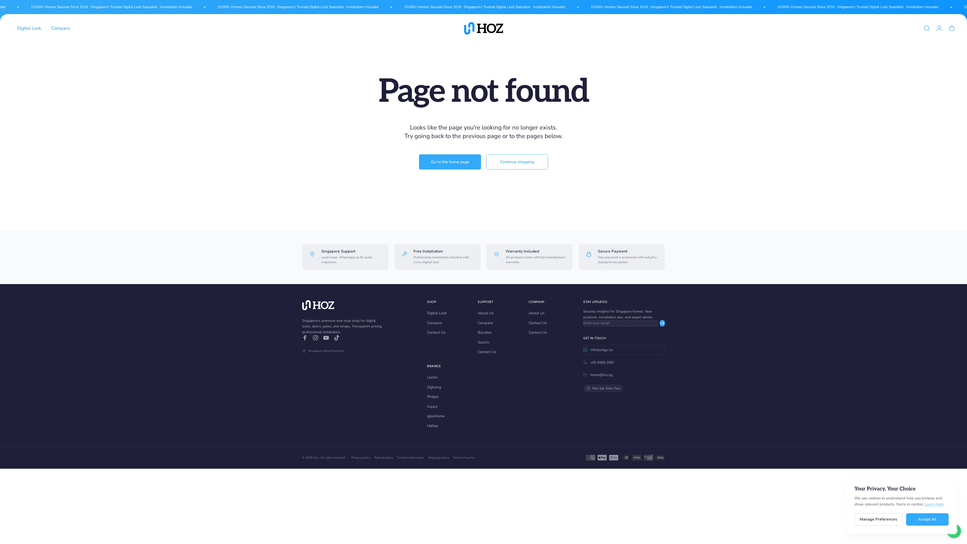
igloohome (436, 416)
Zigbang (434, 387)
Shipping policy (438, 458)
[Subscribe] (662, 323)
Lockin (432, 377)
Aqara (432, 406)
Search (483, 342)
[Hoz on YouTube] (326, 338)
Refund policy (383, 458)
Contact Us (436, 332)
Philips (432, 396)
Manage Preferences (878, 519)
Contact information (410, 458)
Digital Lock (437, 313)
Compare (434, 322)
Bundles (485, 332)
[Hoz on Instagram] (315, 338)
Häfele (432, 425)
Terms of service (464, 458)
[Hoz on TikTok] (336, 338)
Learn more (934, 504)
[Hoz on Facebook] (305, 338)
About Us (486, 313)
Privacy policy (360, 458)
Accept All (927, 519)
